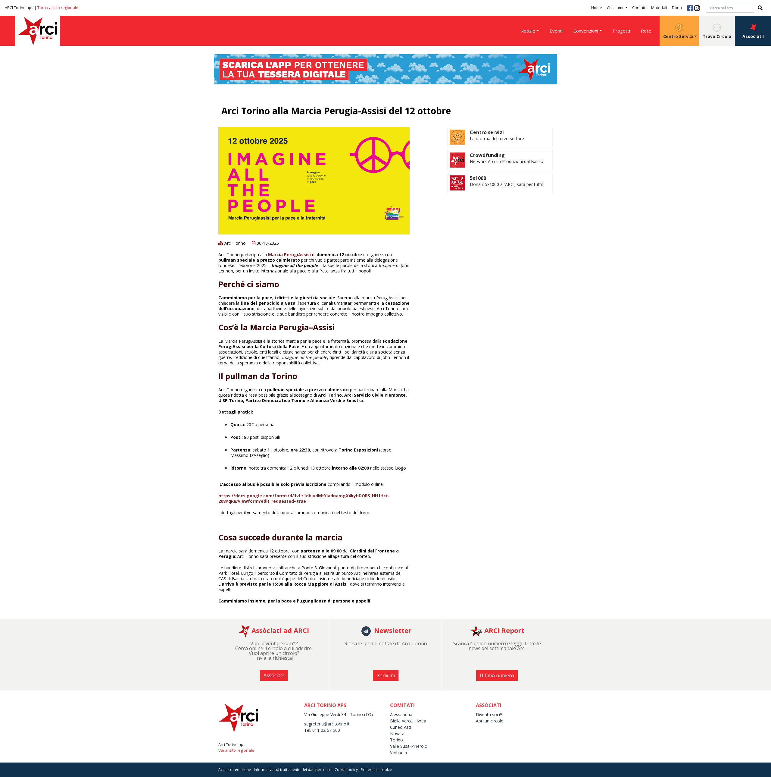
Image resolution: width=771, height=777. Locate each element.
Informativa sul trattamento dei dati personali (293, 769)
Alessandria (401, 714)
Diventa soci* (489, 714)
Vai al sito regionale (236, 750)
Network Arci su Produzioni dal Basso (506, 161)
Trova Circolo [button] (717, 36)
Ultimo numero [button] (497, 675)
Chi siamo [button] (616, 7)
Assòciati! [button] (753, 36)
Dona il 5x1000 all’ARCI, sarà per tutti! (506, 184)
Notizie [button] (527, 31)
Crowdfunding (487, 155)
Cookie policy (346, 769)
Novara (397, 733)
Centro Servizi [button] (678, 36)
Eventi (556, 31)
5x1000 (478, 178)
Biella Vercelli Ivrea (408, 721)
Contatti (639, 7)
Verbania (398, 752)
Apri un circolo (490, 721)
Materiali (659, 7)
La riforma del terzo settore (497, 138)
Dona (677, 7)
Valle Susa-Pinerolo (408, 746)
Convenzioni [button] (585, 31)
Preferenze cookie (376, 769)
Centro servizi (487, 132)
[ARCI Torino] (385, 68)
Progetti (621, 31)
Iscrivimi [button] (385, 675)
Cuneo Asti (400, 727)
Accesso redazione (234, 769)
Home (596, 7)
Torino (396, 740)
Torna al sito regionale (57, 7)
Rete (646, 31)
